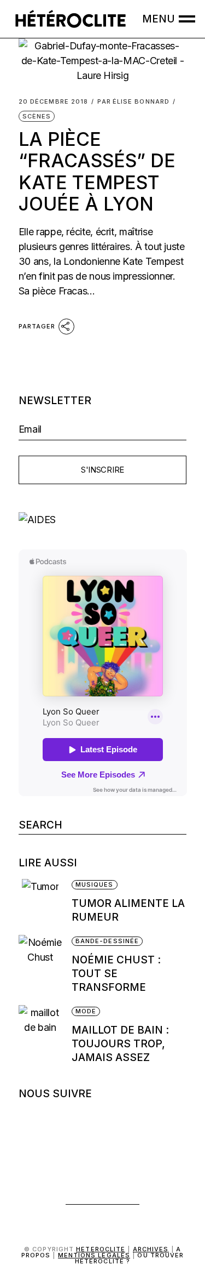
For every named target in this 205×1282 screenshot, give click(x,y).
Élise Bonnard (133, 102)
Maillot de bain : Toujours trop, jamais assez (120, 1044)
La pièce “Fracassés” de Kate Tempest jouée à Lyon (97, 171)
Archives (151, 1249)
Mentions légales (94, 1255)
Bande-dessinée (107, 941)
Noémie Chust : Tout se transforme (116, 974)
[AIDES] (103, 519)
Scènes (36, 116)
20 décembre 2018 (54, 102)
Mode (85, 1011)
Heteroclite (100, 1249)
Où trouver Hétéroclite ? (129, 1258)
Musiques (94, 884)
